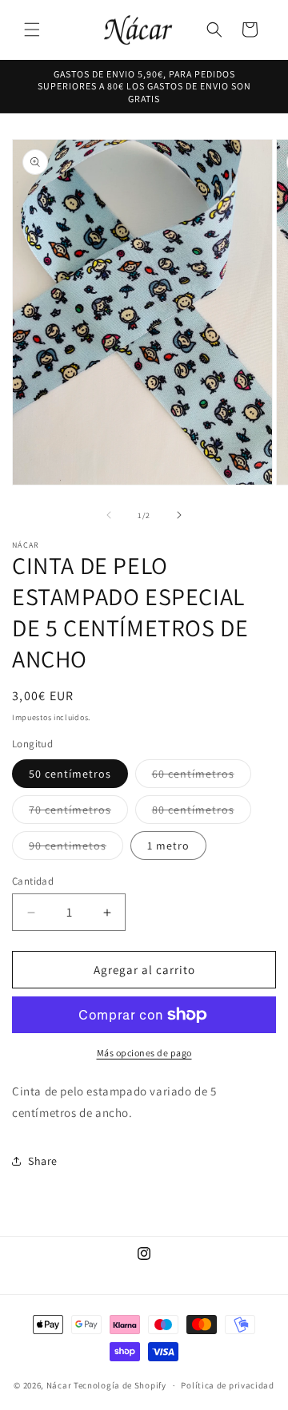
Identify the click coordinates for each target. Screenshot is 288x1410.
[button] (32, 29)
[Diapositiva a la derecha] (179, 515)
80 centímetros (201, 813)
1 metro (168, 845)
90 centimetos (76, 849)
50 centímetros (70, 773)
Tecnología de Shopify (120, 1385)
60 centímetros (201, 777)
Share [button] (43, 1161)
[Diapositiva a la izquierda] (108, 515)
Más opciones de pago (144, 1053)
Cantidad (33, 881)
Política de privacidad (227, 1385)
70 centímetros (78, 813)
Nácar (60, 1385)
